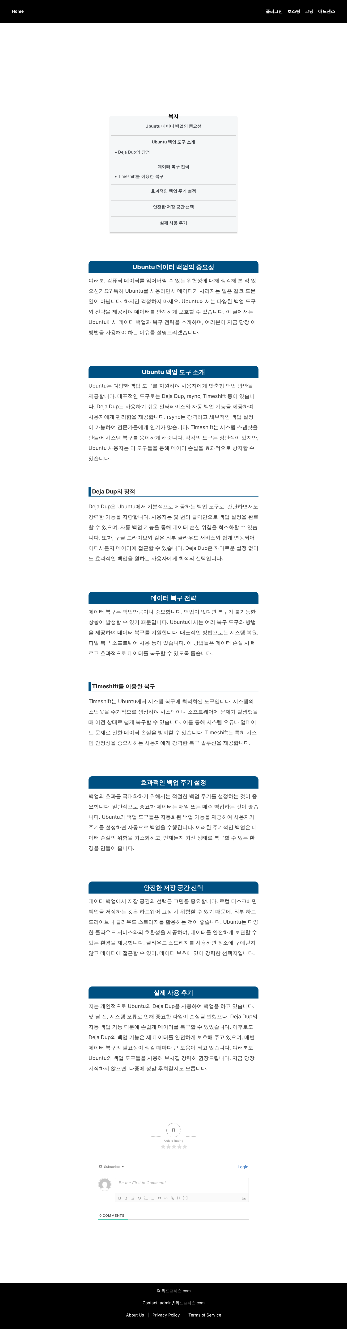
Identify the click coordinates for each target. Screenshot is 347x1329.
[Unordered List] (152, 1198)
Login (242, 1166)
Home (18, 11)
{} (178, 1197)
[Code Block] (166, 1198)
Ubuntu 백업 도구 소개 (173, 141)
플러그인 (274, 11)
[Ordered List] (146, 1198)
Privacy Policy (166, 1314)
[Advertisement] (173, 61)
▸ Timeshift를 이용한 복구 (139, 176)
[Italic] (126, 1198)
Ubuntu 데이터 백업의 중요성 (173, 126)
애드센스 (326, 11)
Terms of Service (204, 1314)
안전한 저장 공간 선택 (173, 206)
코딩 (309, 11)
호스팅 (294, 11)
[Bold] (119, 1198)
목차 (173, 116)
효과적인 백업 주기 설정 (173, 190)
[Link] (172, 1198)
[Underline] (133, 1198)
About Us (135, 1314)
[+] (185, 1197)
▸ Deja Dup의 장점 (132, 152)
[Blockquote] (159, 1198)
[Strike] (139, 1198)
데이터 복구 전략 (173, 166)
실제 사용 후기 (173, 222)
